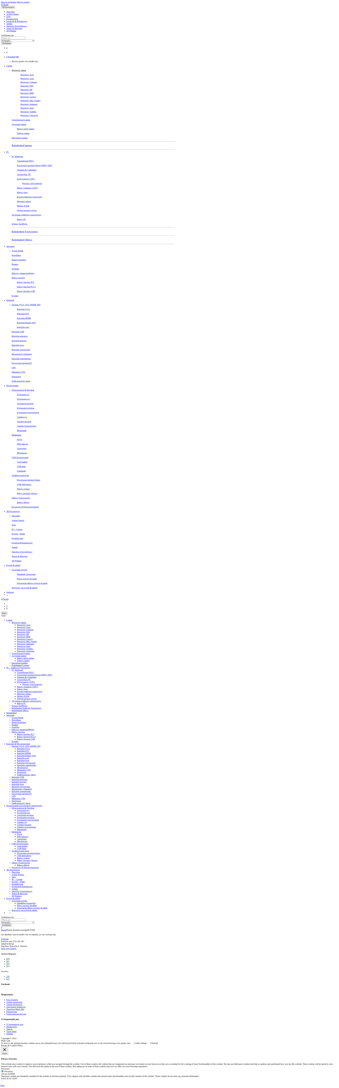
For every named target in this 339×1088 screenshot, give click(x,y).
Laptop (9, 66)
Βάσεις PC (21, 219)
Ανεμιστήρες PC (24, 174)
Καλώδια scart (23, 327)
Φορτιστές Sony (27, 108)
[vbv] (8, 977)
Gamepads (21, 471)
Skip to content (23, 2)
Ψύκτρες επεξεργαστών (32, 183)
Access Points (17, 251)
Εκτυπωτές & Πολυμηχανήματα (25, 507)
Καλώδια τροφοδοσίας (21, 359)
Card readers (22, 462)
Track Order (11, 1031)
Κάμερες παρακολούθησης (23, 273)
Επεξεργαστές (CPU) (26, 179)
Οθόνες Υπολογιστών (21, 498)
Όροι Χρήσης (12, 1000)
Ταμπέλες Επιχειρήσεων (16, 26)
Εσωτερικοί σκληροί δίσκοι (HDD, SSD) (34, 165)
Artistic (9, 24)
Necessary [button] (5, 1069)
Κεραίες (15, 296)
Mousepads (21, 430)
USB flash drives (24, 484)
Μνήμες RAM (23, 206)
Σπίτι (8, 16)
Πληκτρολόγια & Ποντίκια (23, 390)
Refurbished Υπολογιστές (25, 231)
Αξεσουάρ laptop (19, 124)
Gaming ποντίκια (24, 421)
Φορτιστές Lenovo (28, 97)
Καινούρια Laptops (20, 138)
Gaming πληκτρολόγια (26, 426)
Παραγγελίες (11, 1027)
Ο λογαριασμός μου (14, 1024)
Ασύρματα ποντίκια (25, 403)
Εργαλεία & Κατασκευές (16, 21)
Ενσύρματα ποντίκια (25, 408)
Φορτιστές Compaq (28, 82)
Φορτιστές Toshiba (28, 112)
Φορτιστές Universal (29, 115)
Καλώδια (10, 300)
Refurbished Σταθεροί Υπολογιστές (26, 708)
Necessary (8, 1071)
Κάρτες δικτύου (18, 278)
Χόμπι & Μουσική (14, 28)
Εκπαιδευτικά (12, 19)
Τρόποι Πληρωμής (14, 1004)
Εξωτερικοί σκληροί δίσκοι (28, 480)
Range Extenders (19, 260)
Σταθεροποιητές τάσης (21, 381)
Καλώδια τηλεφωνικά (21, 350)
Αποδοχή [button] (154, 1043)
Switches (15, 269)
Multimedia (16, 435)
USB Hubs (21, 848)
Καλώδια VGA (23, 309)
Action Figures (12, 14)
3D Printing (11, 31)
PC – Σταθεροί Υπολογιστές (18, 668)
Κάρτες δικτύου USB (26, 291)
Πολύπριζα (16, 377)
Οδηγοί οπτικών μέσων (27, 210)
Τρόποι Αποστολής (14, 1002)
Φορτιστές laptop (19, 70)
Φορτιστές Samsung (28, 104)
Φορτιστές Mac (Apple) (30, 100)
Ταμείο (9, 1029)
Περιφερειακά (12, 386)
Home (3, 930)
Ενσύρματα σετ (23, 399)
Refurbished (11, 713)
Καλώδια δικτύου (19, 341)
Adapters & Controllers (26, 170)
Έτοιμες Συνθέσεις (20, 224)
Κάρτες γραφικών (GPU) (27, 188)
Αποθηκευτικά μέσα (20, 475)
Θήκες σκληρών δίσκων (27, 493)
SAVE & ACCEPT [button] (9, 1078)
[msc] (8, 979)
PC (7, 152)
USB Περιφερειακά (20, 457)
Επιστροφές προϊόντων (16, 1007)
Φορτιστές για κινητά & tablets (24, 588)
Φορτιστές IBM (27, 93)
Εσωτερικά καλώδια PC (22, 363)
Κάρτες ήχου (22, 192)
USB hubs (21, 466)
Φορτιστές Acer (27, 75)
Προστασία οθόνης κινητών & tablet (32, 583)
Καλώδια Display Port (26, 323)
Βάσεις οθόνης (23, 502)
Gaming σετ (22, 417)
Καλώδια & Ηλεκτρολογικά (18, 744)
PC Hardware (17, 156)
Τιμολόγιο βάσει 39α (15, 1009)
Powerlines (16, 255)
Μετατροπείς (22, 768)
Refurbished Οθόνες (22, 239)
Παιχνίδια (10, 12)
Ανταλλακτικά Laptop (21, 120)
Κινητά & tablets (13, 565)
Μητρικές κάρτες (24, 201)
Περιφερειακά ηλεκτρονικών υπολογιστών (24, 806)
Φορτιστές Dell (26, 86)
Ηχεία (19, 439)
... (7, 595)
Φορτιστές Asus (27, 78)
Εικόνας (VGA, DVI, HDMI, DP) (26, 305)
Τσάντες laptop (23, 133)
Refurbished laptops (22, 145)
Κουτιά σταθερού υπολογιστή (29, 197)
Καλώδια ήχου (18, 345)
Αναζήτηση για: (7, 35)
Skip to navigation (8, 2)
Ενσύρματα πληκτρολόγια (28, 412)
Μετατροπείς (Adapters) (22, 354)
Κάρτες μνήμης (23, 489)
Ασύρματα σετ (23, 394)
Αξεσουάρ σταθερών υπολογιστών (26, 215)
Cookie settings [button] (140, 1043)
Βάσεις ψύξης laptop (25, 129)
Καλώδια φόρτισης (20, 336)
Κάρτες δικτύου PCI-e (26, 287)
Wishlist (9, 1034)
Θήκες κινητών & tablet (27, 579)
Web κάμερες (22, 444)
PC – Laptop (17, 529)
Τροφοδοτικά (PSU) (25, 161)
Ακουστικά (21, 448)
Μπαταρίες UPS (18, 372)
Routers (15, 264)
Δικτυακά (10, 246)
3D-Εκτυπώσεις (13, 511)
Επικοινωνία (11, 1012)
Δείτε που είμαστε (8, 948)
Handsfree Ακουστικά (26, 574)
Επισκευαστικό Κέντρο (16, 1014)
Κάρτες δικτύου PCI (25, 282)
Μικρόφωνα (22, 453)
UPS (14, 368)
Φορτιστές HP (26, 90)
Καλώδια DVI (23, 314)
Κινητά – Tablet (18, 534)
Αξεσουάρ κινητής (19, 570)
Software (10, 592)
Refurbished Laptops (20, 665)
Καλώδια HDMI (24, 318)
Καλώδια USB (18, 332)
